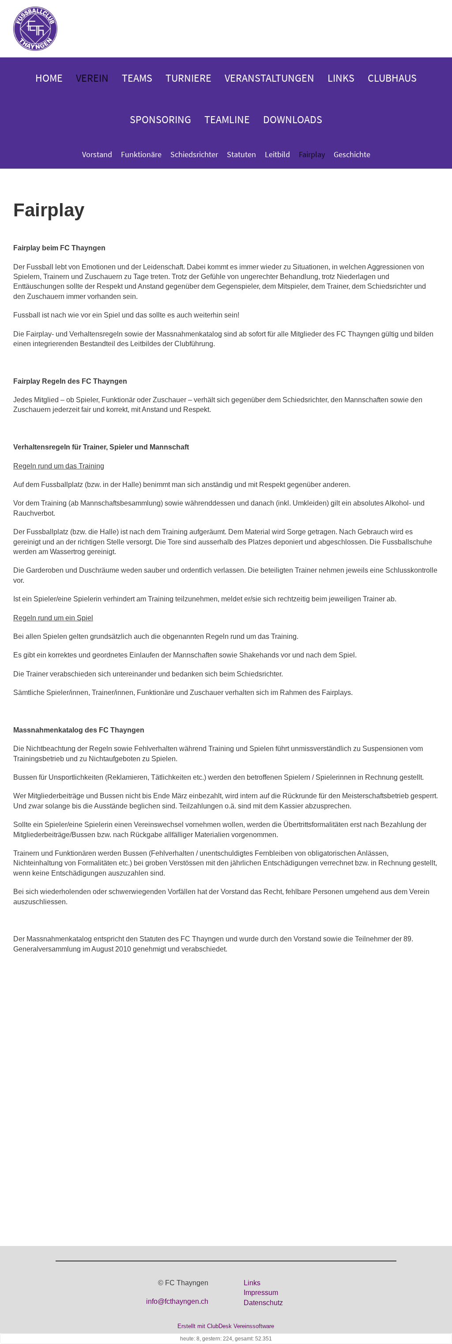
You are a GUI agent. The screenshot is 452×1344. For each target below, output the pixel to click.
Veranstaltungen (269, 78)
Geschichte (352, 154)
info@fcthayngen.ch (177, 1301)
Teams (137, 78)
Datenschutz (263, 1302)
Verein (92, 78)
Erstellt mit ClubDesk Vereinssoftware (225, 1326)
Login (428, 29)
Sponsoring (160, 119)
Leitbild (277, 154)
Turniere (188, 78)
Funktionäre (141, 154)
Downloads (292, 119)
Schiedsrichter (194, 154)
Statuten (241, 154)
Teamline (227, 119)
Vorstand (97, 154)
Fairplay (312, 154)
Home (49, 78)
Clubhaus (392, 78)
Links (341, 78)
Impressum (261, 1292)
